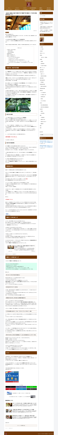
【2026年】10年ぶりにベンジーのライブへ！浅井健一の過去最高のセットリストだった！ (46, 23)
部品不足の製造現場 (11, 52)
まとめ (8, 63)
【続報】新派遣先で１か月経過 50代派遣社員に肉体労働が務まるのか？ (46, 27)
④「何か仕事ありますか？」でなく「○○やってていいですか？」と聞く (19, 61)
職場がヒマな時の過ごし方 (11, 54)
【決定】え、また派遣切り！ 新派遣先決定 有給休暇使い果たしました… (46, 31)
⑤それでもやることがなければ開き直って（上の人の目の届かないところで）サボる (21, 62)
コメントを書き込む (21, 425)
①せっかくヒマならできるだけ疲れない (14, 57)
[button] (32, 389)
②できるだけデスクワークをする (13, 58)
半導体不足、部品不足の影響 (11, 49)
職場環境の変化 (9, 53)
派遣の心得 (7, 32)
